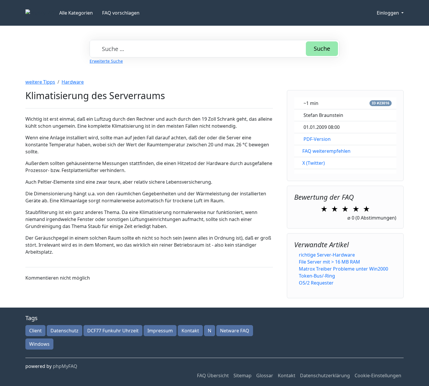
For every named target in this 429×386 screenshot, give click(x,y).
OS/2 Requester (316, 283)
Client (35, 330)
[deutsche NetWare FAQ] (40, 12)
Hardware (73, 82)
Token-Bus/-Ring (317, 276)
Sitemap (242, 375)
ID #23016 (380, 103)
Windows (39, 344)
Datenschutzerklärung (325, 375)
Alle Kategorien (76, 13)
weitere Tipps (40, 82)
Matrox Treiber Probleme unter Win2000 (343, 269)
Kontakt (190, 330)
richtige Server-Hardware (327, 255)
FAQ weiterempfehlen (326, 151)
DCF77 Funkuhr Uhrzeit (113, 330)
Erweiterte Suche (106, 61)
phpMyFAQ (65, 366)
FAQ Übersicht (213, 375)
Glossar (264, 375)
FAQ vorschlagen (120, 13)
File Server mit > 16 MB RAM (329, 262)
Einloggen (388, 13)
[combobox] (214, 48)
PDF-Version (317, 139)
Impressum (160, 330)
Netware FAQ (234, 330)
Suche (322, 48)
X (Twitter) (313, 163)
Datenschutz (64, 330)
